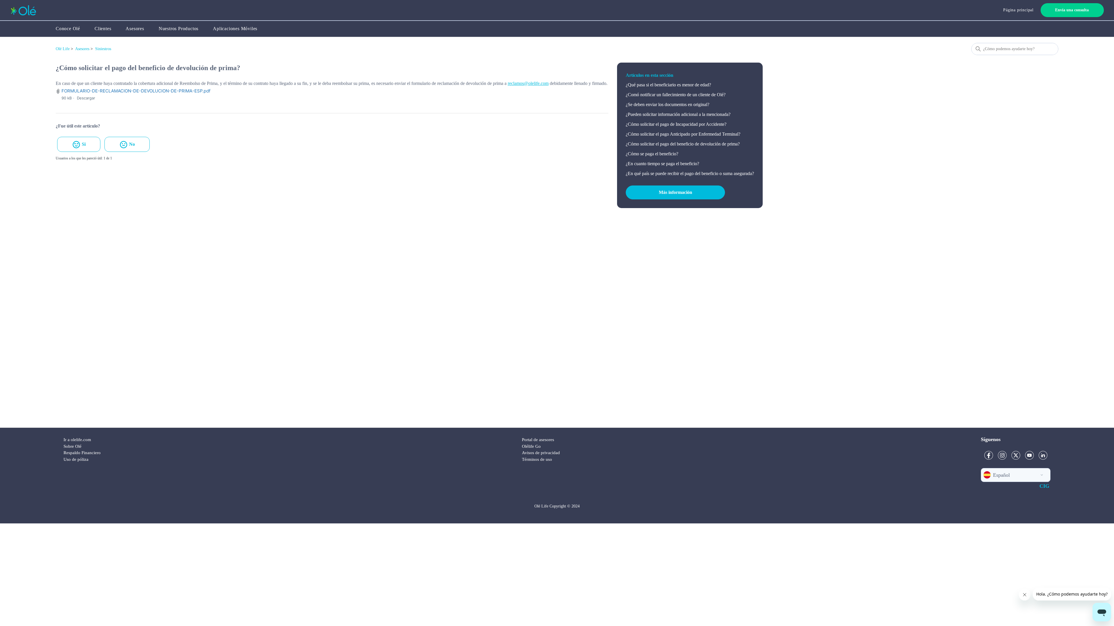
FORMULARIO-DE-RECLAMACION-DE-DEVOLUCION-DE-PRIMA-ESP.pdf (136, 91)
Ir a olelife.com (77, 439)
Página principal (1018, 10)
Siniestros (103, 49)
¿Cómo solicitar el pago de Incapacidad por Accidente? (676, 124)
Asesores (135, 28)
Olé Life (63, 49)
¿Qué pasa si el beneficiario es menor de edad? (668, 84)
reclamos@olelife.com (528, 83)
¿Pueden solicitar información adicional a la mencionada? (678, 114)
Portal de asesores (538, 439)
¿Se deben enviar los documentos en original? (667, 104)
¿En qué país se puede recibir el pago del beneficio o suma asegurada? (690, 173)
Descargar (86, 98)
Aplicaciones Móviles (235, 28)
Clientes (103, 28)
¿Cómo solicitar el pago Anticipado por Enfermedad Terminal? (683, 134)
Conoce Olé (68, 28)
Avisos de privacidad (541, 452)
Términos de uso (537, 459)
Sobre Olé (73, 446)
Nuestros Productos (178, 28)
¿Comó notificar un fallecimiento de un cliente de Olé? (676, 94)
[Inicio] (23, 10)
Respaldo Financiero (82, 452)
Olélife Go (531, 446)
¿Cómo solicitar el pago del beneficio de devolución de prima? (683, 143)
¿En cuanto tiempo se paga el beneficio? (662, 163)
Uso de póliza (76, 459)
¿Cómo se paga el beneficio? (652, 153)
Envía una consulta (1072, 10)
